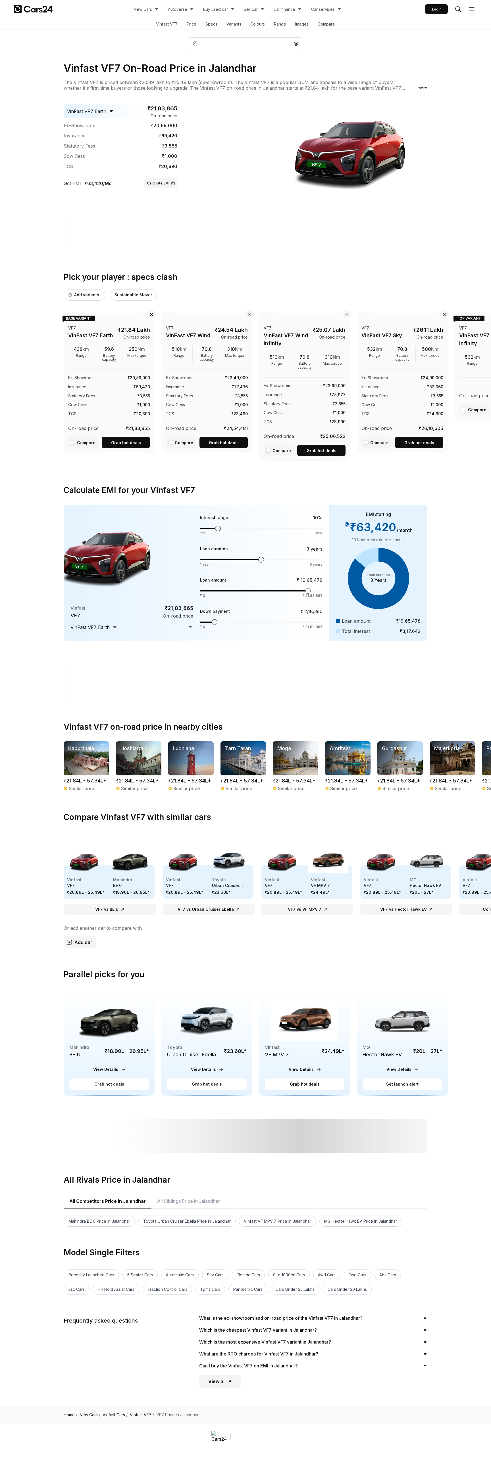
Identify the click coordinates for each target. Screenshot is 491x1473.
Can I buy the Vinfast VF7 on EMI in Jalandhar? (248, 1366)
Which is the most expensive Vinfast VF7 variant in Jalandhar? (265, 1342)
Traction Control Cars (167, 1289)
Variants (233, 24)
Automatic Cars (180, 1274)
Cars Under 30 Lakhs (347, 1289)
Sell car (251, 9)
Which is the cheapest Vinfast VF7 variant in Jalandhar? (258, 1330)
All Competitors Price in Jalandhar (107, 1201)
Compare (326, 24)
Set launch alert (402, 1084)
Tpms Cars (210, 1289)
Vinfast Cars (115, 1415)
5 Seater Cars (140, 1274)
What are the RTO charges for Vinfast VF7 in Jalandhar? (258, 1354)
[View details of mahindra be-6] (109, 1042)
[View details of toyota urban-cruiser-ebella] (206, 1042)
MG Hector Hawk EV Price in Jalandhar (360, 1221)
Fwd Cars (357, 1274)
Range (280, 24)
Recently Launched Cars (91, 1274)
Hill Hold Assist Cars (116, 1289)
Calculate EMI (158, 183)
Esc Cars (76, 1289)
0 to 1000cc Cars (289, 1274)
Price (191, 24)
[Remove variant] (151, 314)
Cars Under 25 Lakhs (295, 1289)
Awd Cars (327, 1274)
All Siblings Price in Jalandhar (188, 1201)
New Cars (143, 9)
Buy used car (215, 9)
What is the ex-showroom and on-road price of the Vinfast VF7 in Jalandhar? (281, 1318)
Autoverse (177, 9)
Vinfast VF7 (167, 24)
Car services (323, 9)
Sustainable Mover (133, 294)
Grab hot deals (126, 442)
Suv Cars (215, 1274)
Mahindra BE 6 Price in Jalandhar (99, 1221)
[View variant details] (109, 381)
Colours (257, 24)
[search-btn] (458, 9)
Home (70, 1415)
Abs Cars (387, 1274)
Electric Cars (248, 1274)
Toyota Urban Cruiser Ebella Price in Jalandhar (187, 1221)
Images (302, 24)
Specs (211, 24)
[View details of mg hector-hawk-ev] (402, 1042)
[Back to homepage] (33, 9)
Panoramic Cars (248, 1289)
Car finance (284, 9)
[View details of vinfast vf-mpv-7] (304, 1042)
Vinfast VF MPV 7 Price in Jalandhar (277, 1221)
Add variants (86, 294)
